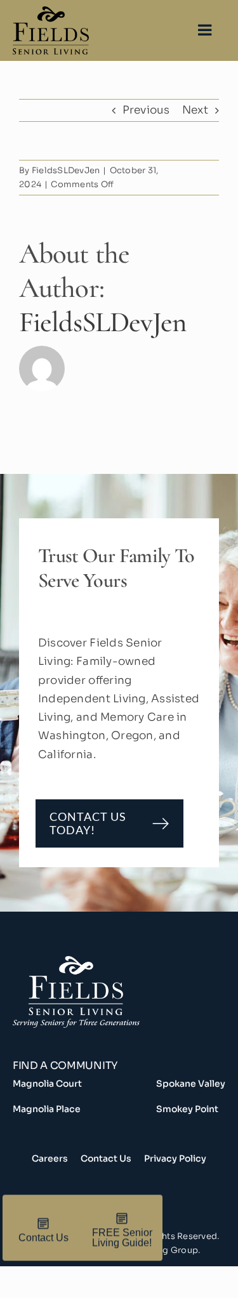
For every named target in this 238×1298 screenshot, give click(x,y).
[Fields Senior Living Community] (119, 1004)
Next (195, 110)
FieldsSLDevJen (66, 170)
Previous (146, 110)
